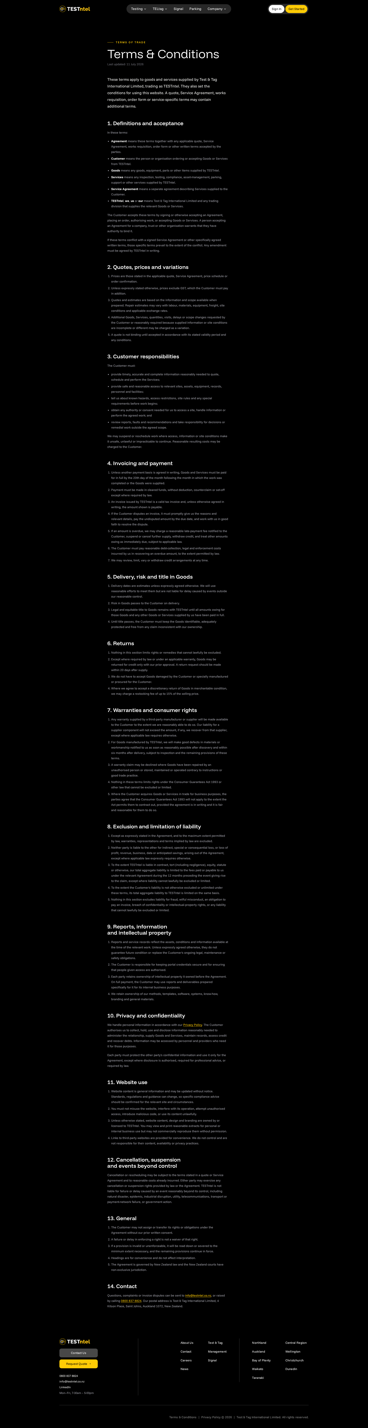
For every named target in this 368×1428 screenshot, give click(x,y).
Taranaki (258, 1378)
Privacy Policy (192, 1025)
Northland (259, 1343)
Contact (186, 1351)
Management (217, 1351)
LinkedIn (65, 1387)
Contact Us (78, 1353)
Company (215, 9)
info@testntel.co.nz (198, 1295)
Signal (178, 9)
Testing (137, 9)
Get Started (296, 9)
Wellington (293, 1351)
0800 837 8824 (131, 1300)
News (184, 1369)
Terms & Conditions (183, 1417)
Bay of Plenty (261, 1360)
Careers (186, 1360)
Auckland (258, 1351)
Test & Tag (215, 1343)
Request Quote (76, 1364)
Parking (195, 9)
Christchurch (294, 1360)
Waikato (257, 1369)
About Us (187, 1343)
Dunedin (291, 1369)
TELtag (158, 9)
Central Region (296, 1343)
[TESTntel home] (74, 9)
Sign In (276, 9)
